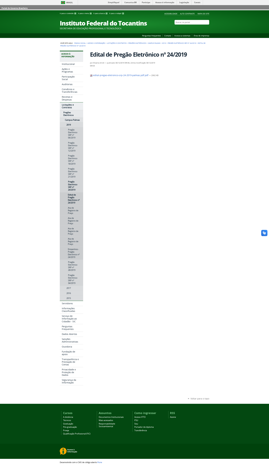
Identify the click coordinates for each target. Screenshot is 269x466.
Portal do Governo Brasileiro (15, 8)
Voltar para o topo (200, 398)
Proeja (66, 430)
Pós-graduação (70, 427)
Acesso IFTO (140, 417)
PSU (136, 420)
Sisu (136, 423)
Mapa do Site (203, 13)
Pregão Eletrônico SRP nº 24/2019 (182, 43)
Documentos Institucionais (111, 417)
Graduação (68, 423)
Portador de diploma (144, 427)
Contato (167, 35)
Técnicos (67, 420)
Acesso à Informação (96, 43)
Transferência (140, 430)
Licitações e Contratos (116, 43)
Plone (99, 462)
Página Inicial (80, 43)
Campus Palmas (154, 43)
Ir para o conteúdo (68, 13)
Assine (173, 417)
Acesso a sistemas (182, 35)
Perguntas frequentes (151, 35)
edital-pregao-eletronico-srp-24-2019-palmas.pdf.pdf (120, 75)
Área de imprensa (201, 35)
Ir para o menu (84, 13)
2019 (164, 43)
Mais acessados (106, 420)
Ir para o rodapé (116, 13)
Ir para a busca (100, 13)
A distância (68, 417)
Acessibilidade (170, 13)
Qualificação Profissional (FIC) (76, 433)
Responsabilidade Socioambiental (107, 425)
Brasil (69, 2)
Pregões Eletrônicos (137, 43)
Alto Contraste (187, 13)
